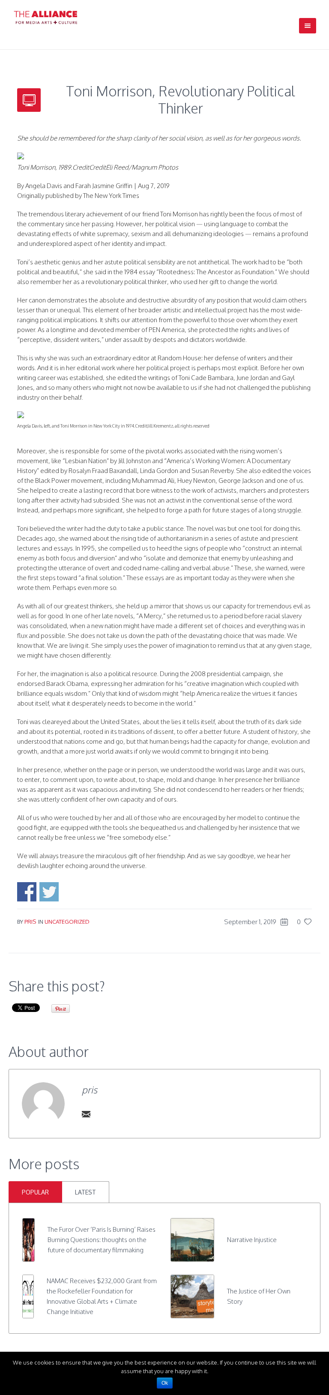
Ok (165, 1383)
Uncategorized (67, 921)
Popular (35, 1192)
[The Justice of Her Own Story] (192, 1295)
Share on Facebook (26, 891)
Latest (85, 1192)
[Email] (86, 1114)
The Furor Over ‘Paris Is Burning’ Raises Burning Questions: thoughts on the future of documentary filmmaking (102, 1239)
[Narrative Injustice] (192, 1239)
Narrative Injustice (252, 1240)
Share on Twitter (49, 891)
